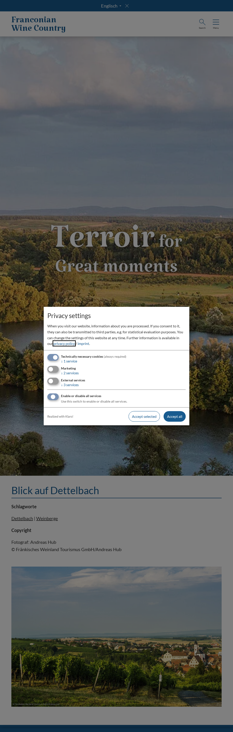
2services (70, 373)
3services (70, 385)
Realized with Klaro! (60, 416)
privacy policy (64, 343)
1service (69, 361)
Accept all (174, 416)
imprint (83, 343)
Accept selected (144, 416)
